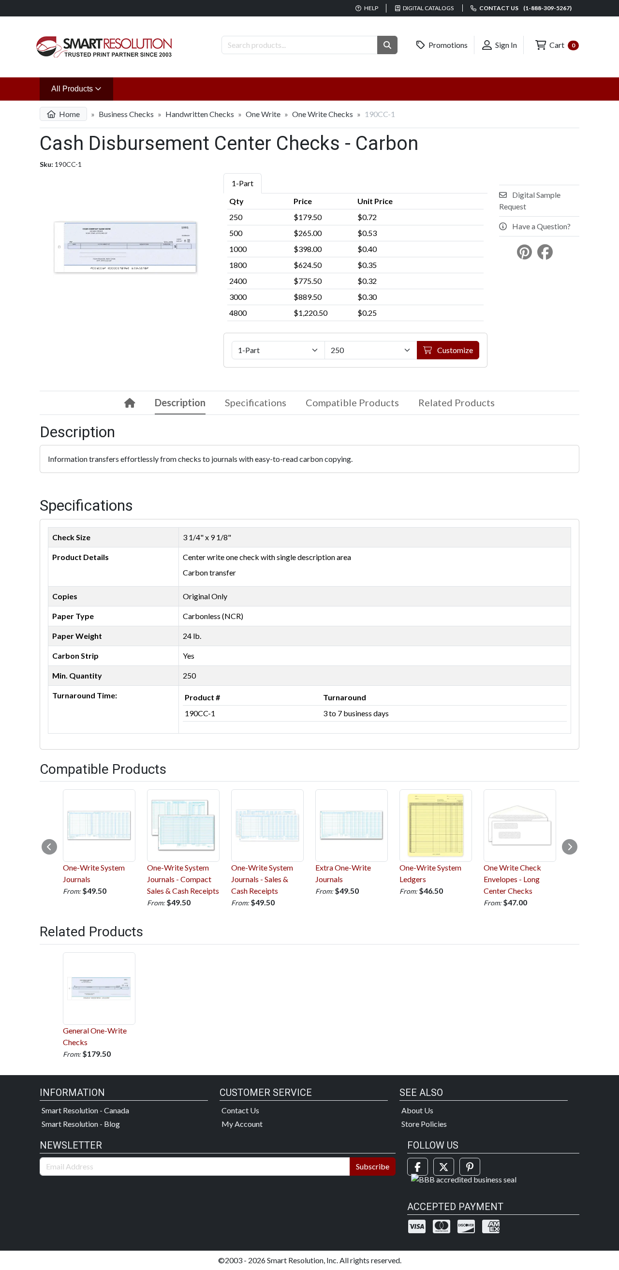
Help (370, 8)
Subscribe (372, 1166)
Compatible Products (352, 402)
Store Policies (424, 1123)
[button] (387, 45)
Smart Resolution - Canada (85, 1110)
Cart (561, 44)
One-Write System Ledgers (430, 873)
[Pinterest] (469, 1167)
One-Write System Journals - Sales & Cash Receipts (262, 879)
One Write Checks (322, 113)
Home (69, 113)
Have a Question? (541, 226)
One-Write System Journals (94, 873)
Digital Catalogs (428, 8)
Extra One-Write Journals (343, 873)
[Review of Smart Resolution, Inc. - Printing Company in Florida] (463, 1178)
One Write (263, 113)
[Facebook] (417, 1167)
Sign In (505, 44)
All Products (82, 88)
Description (180, 402)
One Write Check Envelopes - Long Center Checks (512, 879)
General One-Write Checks (95, 1036)
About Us (417, 1110)
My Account (242, 1123)
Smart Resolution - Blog (81, 1123)
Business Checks (126, 113)
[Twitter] (443, 1167)
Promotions (447, 44)
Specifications (255, 402)
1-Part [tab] (242, 183)
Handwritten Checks (199, 113)
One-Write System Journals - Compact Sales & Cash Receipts (183, 879)
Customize (454, 349)
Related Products (456, 402)
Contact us (525, 8)
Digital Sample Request (529, 200)
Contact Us (240, 1110)
